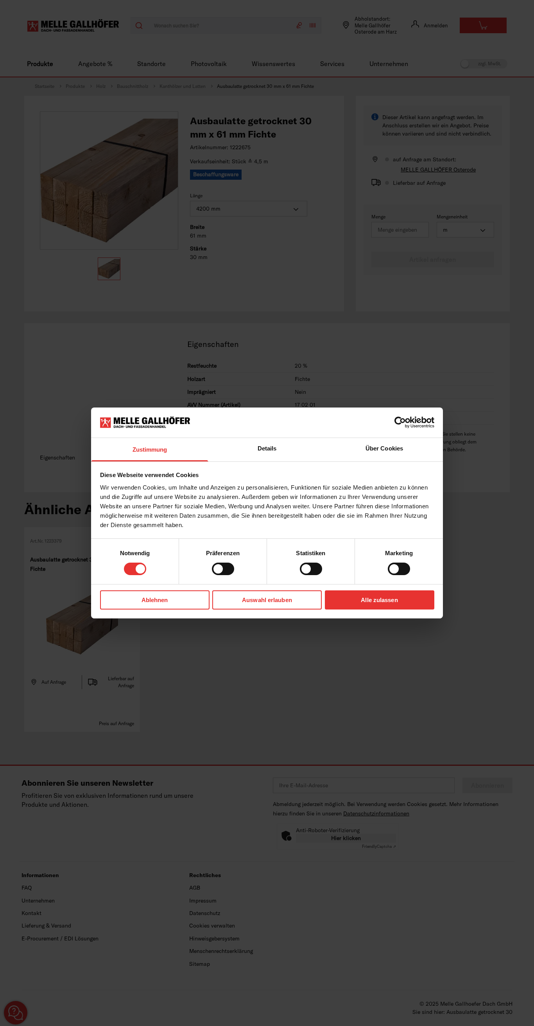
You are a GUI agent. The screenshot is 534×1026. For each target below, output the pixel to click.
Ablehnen (155, 600)
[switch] (223, 569)
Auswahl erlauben (267, 600)
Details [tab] (267, 448)
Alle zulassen (379, 600)
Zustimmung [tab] (150, 449)
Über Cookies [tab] (384, 448)
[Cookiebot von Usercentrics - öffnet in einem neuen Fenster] (400, 422)
